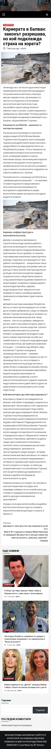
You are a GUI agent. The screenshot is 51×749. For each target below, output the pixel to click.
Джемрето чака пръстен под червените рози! (25, 524)
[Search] (47, 14)
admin (23, 48)
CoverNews (24, 744)
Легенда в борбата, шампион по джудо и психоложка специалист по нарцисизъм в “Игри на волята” (24, 639)
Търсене (6, 700)
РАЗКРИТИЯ (8, 25)
